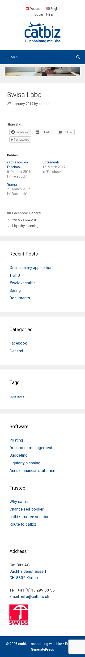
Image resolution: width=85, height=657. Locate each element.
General (35, 213)
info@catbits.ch (35, 596)
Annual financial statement (33, 470)
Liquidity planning (25, 226)
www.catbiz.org (24, 219)
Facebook (20, 213)
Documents (51, 162)
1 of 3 (14, 275)
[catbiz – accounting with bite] (42, 32)
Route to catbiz (22, 524)
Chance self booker (26, 509)
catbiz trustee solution (29, 516)
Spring (12, 184)
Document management (30, 447)
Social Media (16, 396)
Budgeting (18, 455)
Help (49, 14)
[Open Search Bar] (78, 57)
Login (38, 14)
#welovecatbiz (22, 282)
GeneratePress (42, 649)
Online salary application (30, 267)
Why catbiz (19, 501)
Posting (16, 440)
